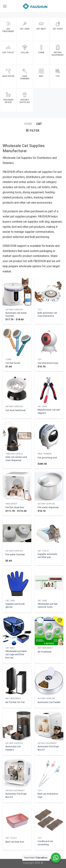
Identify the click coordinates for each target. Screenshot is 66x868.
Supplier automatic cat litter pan (47, 556)
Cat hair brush (12, 362)
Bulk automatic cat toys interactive (47, 314)
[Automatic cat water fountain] (17, 292)
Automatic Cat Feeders (13, 748)
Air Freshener (45, 651)
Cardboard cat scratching (45, 843)
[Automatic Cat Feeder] (49, 681)
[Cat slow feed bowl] (17, 389)
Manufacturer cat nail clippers (49, 411)
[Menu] (5, 6)
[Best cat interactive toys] (49, 773)
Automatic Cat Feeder (49, 702)
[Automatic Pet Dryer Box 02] (17, 773)
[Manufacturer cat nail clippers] (49, 389)
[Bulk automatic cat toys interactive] (49, 292)
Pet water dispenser (48, 507)
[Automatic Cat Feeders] (17, 725)
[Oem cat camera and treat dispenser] (17, 436)
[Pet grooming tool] (49, 436)
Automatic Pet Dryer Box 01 (48, 748)
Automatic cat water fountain (16, 314)
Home (28, 124)
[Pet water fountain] (17, 533)
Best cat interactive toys (48, 795)
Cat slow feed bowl (15, 410)
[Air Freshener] (49, 630)
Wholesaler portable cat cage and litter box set (16, 654)
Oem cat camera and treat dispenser (16, 459)
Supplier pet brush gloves (15, 605)
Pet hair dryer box (14, 507)
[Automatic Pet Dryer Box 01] (49, 725)
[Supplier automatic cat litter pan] (49, 533)
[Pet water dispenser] (49, 486)
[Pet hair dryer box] (17, 486)
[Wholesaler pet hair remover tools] (49, 583)
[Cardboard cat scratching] (49, 820)
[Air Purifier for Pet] (17, 681)
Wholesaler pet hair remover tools (48, 605)
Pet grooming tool (47, 457)
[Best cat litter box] (17, 820)
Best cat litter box (14, 841)
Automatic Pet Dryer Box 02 (16, 795)
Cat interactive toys (48, 362)
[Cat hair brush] (17, 342)
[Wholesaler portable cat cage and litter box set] (17, 630)
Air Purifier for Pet (15, 702)
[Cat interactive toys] (49, 342)
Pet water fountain (15, 554)
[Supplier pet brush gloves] (17, 583)
